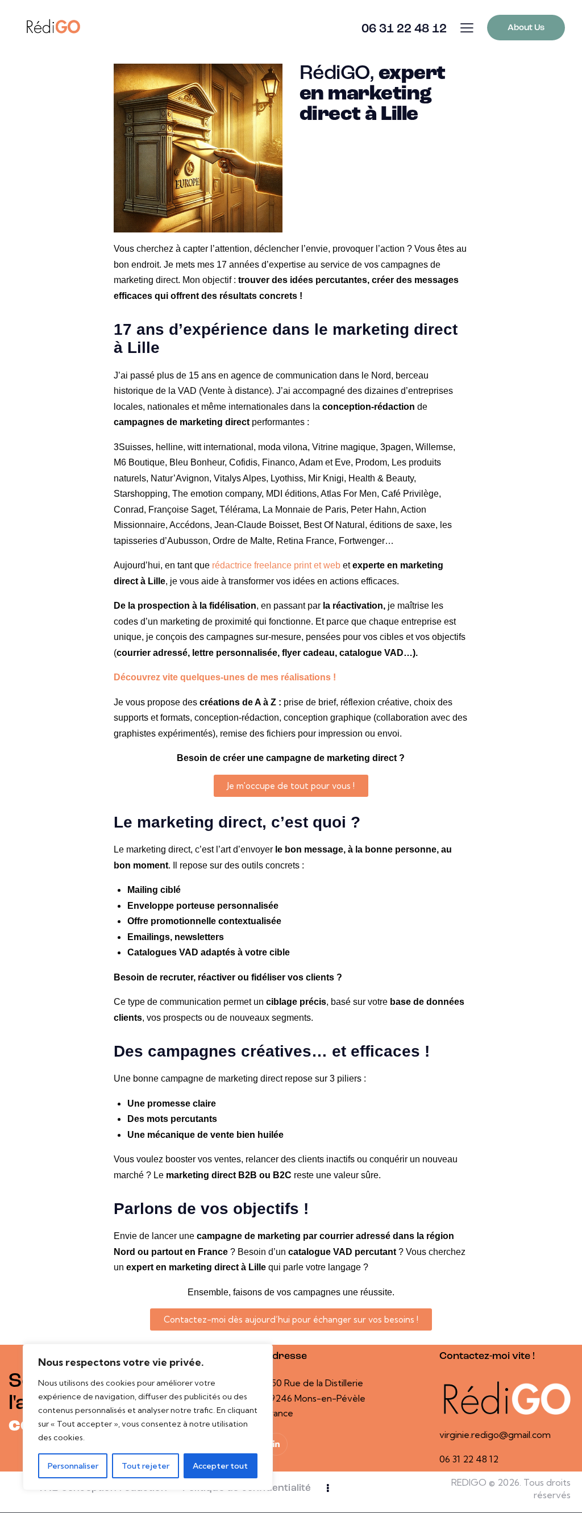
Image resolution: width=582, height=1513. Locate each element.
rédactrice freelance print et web (276, 565)
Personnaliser (73, 1466)
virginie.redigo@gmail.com (495, 1434)
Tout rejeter (145, 1466)
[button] (466, 28)
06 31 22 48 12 (468, 1459)
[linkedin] (276, 1444)
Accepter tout (220, 1466)
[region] (148, 1417)
